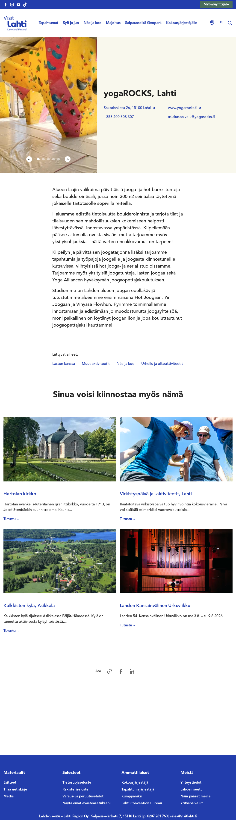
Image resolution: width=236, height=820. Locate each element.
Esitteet (9, 783)
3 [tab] (48, 159)
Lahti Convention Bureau (141, 803)
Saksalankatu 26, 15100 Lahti (127, 108)
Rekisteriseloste (75, 789)
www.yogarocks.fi (182, 108)
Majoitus (113, 23)
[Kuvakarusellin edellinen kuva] (29, 159)
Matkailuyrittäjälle (216, 4)
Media (8, 796)
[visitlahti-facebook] (5, 4)
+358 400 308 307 (119, 117)
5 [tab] (58, 159)
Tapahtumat (48, 23)
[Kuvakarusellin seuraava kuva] (67, 159)
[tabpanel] (48, 104)
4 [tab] (53, 159)
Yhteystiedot (190, 783)
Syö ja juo (71, 23)
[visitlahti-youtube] (18, 4)
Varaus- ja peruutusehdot (82, 796)
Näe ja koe (92, 23)
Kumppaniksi (131, 796)
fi (220, 23)
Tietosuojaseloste (76, 783)
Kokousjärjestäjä (134, 783)
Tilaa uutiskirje (15, 789)
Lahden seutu (191, 789)
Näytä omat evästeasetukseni (86, 803)
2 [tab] (43, 159)
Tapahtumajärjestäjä (137, 789)
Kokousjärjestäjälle (181, 23)
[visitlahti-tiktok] (25, 4)
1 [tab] (38, 159)
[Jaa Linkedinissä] (132, 671)
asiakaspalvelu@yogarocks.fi (191, 117)
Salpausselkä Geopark (143, 23)
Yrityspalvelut (191, 803)
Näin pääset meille (195, 796)
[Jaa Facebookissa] (121, 671)
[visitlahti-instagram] (12, 4)
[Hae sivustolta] (230, 23)
